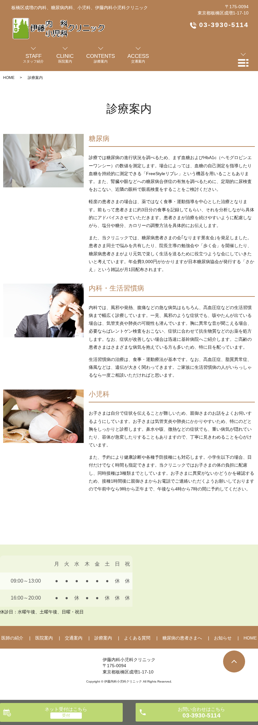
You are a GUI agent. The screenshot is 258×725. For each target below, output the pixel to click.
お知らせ (223, 637)
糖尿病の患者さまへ (182, 637)
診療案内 (103, 637)
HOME (8, 77)
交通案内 (73, 637)
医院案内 (44, 637)
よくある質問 (137, 637)
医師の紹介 (12, 637)
